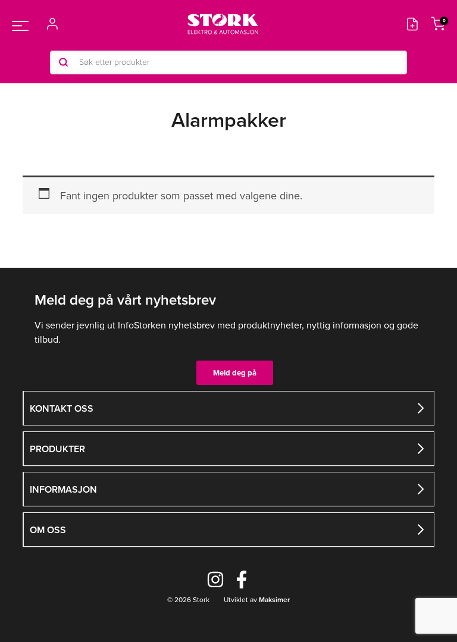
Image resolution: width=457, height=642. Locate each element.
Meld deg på (234, 372)
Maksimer (273, 599)
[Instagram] (215, 579)
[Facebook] (242, 579)
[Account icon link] (52, 24)
